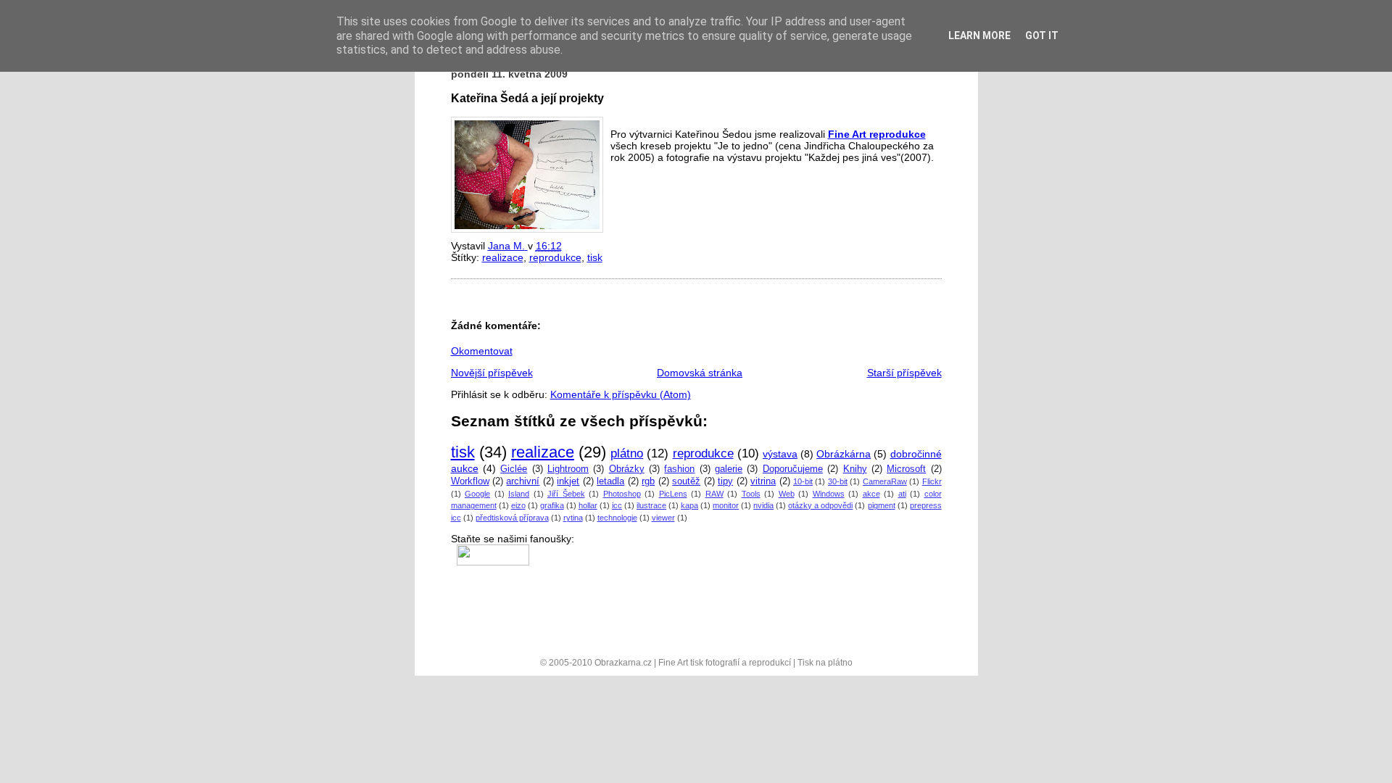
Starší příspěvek (904, 372)
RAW (714, 493)
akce (871, 493)
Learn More (979, 35)
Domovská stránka (699, 372)
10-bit (803, 481)
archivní (522, 481)
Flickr (932, 481)
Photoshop (622, 493)
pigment (881, 505)
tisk (594, 257)
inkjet (568, 481)
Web (787, 493)
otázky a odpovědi (820, 505)
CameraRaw (885, 481)
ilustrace (651, 505)
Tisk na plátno (825, 663)
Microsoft (906, 469)
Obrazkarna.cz (623, 663)
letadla (610, 481)
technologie (617, 517)
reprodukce (897, 134)
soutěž (686, 481)
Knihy (855, 469)
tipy (725, 481)
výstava (780, 454)
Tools (751, 493)
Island (518, 493)
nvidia (763, 505)
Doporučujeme (793, 469)
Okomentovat (482, 351)
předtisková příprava (512, 517)
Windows (829, 493)
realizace (502, 257)
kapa (689, 505)
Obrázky (627, 469)
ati (902, 493)
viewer (663, 517)
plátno (626, 453)
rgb (648, 481)
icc (617, 505)
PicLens (673, 493)
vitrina (763, 481)
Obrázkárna (843, 454)
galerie (728, 469)
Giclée (513, 469)
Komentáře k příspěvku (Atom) (620, 394)
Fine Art (848, 134)
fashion (679, 469)
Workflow (470, 481)
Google (477, 493)
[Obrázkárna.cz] (490, 550)
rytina (573, 517)
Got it (1041, 35)
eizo (518, 505)
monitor (726, 505)
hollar (588, 505)
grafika (552, 505)
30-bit (838, 481)
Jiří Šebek (566, 493)
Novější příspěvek (492, 372)
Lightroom (568, 469)
